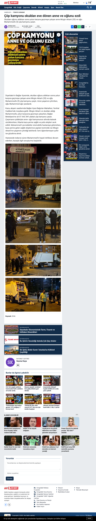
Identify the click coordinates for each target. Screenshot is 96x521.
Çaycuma (26, 7)
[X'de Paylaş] (75, 26)
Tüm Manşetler (41, 502)
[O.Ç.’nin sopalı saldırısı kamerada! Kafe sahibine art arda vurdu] (14, 380)
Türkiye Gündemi (19, 12)
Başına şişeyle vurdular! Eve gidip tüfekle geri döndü (33, 388)
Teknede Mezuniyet (82, 490)
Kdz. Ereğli (17, 7)
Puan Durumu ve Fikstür (44, 500)
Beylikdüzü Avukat (63, 492)
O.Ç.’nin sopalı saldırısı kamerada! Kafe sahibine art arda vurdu (14, 388)
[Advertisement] (39, 79)
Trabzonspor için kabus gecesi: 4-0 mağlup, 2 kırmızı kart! (14, 407)
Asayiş (46, 7)
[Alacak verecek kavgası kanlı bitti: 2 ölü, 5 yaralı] (51, 399)
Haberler (7, 12)
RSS (8, 515)
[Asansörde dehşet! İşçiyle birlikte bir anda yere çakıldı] (51, 380)
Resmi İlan (59, 7)
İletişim (60, 488)
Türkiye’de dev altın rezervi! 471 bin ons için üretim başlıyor (32, 407)
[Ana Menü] (90, 8)
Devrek (33, 7)
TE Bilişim (88, 515)
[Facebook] (5, 504)
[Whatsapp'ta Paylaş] (79, 26)
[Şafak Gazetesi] (11, 3)
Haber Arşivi (40, 506)
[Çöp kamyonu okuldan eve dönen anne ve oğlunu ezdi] (33, 48)
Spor (52, 7)
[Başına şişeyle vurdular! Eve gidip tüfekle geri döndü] (33, 380)
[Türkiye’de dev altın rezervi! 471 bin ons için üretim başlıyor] (33, 399)
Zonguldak (8, 7)
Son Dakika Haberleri (43, 504)
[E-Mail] (18, 365)
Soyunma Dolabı (63, 490)
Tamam (89, 518)
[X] (9, 504)
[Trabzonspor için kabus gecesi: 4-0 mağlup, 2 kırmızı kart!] (14, 399)
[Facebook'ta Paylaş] (72, 26)
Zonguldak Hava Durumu (44, 492)
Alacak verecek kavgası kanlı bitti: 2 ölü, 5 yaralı (51, 406)
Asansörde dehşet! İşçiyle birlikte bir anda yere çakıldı (51, 388)
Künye (78, 488)
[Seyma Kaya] (10, 362)
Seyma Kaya (21, 361)
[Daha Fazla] (82, 26)
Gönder (9, 478)
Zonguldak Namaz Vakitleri (45, 494)
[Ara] (88, 8)
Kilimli (40, 7)
